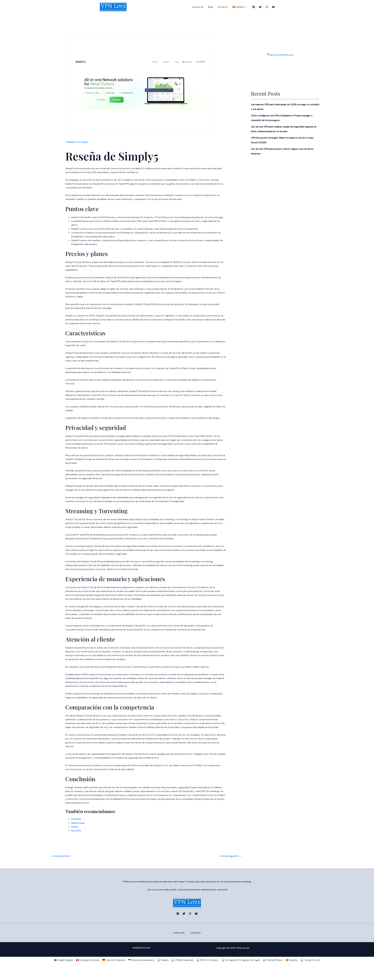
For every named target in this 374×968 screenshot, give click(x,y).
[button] (245, 7)
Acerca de (197, 6)
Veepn (74, 826)
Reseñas (71, 142)
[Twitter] (260, 7)
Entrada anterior (60, 856)
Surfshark (76, 819)
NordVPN (76, 830)
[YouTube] (273, 7)
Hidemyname (78, 822)
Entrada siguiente (231, 856)
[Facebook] (253, 7)
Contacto (222, 6)
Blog (210, 6)
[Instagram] (266, 7)
